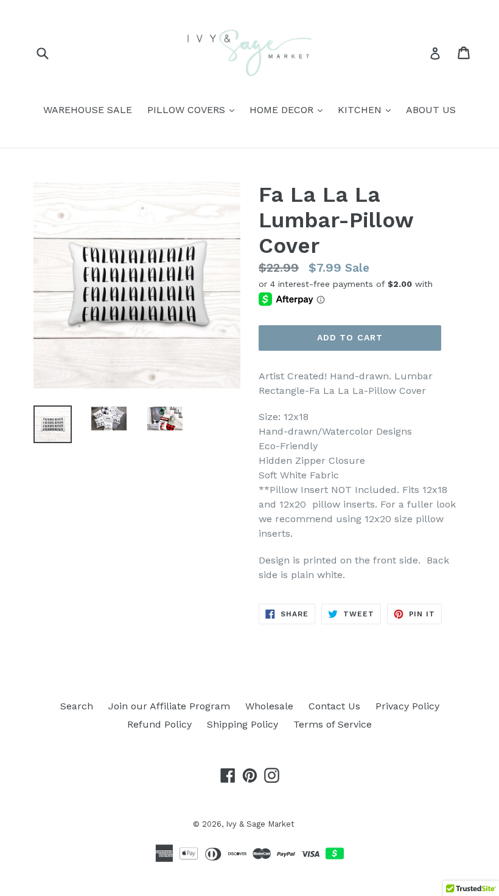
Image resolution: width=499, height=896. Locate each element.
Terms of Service (332, 724)
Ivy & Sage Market (260, 824)
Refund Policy (159, 724)
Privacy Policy (407, 706)
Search (76, 706)
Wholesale (269, 706)
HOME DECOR (289, 109)
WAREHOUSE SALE (87, 109)
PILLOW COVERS (193, 109)
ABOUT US (431, 109)
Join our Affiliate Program (169, 706)
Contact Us (334, 706)
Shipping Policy (242, 724)
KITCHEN (367, 109)
